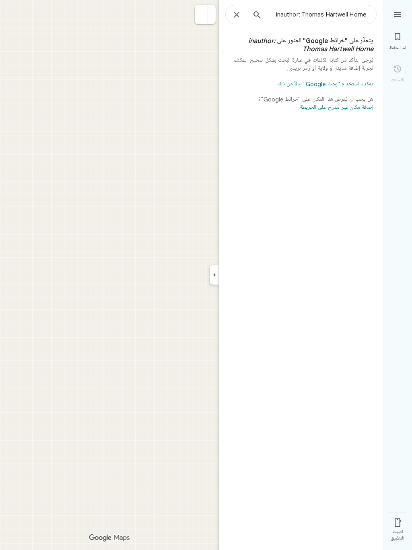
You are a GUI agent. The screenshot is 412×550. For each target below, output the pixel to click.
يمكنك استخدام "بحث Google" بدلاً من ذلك (325, 84)
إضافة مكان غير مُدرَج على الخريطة (336, 107)
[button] (201, 14)
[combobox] (317, 14)
